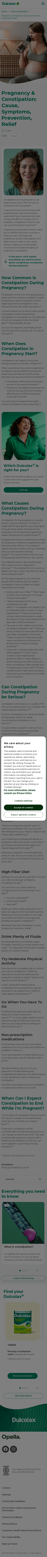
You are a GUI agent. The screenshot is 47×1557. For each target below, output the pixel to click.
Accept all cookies (23, 807)
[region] (23, 778)
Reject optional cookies (23, 814)
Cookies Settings (23, 800)
